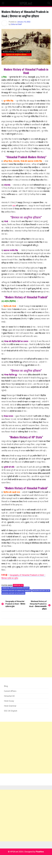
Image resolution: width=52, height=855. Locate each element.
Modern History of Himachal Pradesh (16, 590)
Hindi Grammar (10, 706)
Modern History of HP (41, 590)
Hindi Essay (9, 701)
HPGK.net (26, 3)
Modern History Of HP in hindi (13, 593)
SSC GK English (10, 711)
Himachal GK (18, 585)
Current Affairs (10, 691)
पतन (14, 206)
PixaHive (40, 852)
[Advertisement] (26, 651)
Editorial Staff (16, 24)
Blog (6, 686)
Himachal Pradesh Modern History (15, 588)
